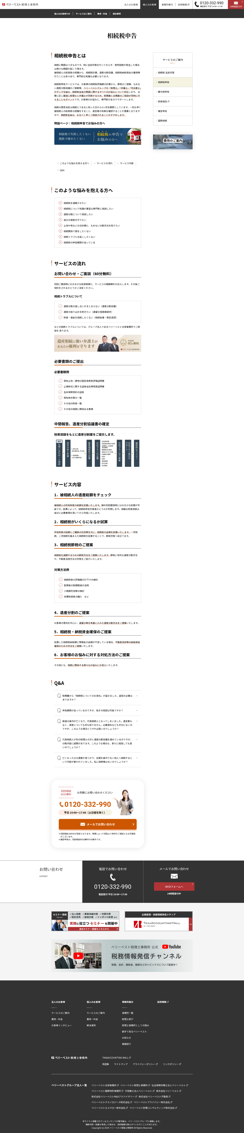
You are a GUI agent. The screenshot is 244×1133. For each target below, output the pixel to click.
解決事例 (91, 1025)
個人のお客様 (93, 1002)
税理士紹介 (127, 1019)
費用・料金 (57, 1019)
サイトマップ (121, 1064)
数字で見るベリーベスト (134, 1031)
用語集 (105, 1064)
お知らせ (126, 1037)
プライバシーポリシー (144, 1064)
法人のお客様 (58, 1002)
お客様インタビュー (61, 1025)
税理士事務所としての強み (135, 1025)
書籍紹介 (126, 1044)
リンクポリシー (171, 1064)
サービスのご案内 (60, 1013)
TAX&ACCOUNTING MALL (115, 1057)
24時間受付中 (236, 6)
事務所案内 (127, 1002)
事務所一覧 (127, 1013)
